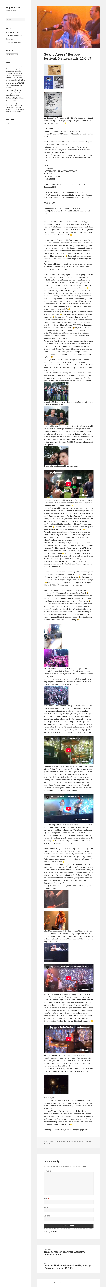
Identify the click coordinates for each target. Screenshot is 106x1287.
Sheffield (13, 100)
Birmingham (20, 67)
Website (47, 1216)
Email (46, 1207)
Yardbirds (18, 111)
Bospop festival (78, 1141)
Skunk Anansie (11, 105)
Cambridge (20, 69)
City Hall (9, 71)
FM (17, 73)
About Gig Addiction (12, 32)
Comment (48, 1171)
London (20, 82)
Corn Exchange (15, 71)
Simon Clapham (61, 1141)
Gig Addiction (13, 7)
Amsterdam (9, 67)
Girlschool (15, 75)
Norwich (8, 87)
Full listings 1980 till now (15, 36)
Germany (9, 75)
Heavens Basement (10, 80)
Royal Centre (20, 98)
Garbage (21, 73)
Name (46, 1199)
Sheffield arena (20, 101)
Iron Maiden (20, 80)
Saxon (8, 101)
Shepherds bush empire (12, 103)
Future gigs (9, 39)
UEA (14, 109)
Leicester (13, 83)
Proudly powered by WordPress (54, 1283)
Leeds (8, 83)
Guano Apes (10, 78)
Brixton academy (11, 69)
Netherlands (19, 85)
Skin (20, 103)
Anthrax (15, 67)
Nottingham (13, 90)
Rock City (11, 97)
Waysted (14, 111)
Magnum (8, 85)
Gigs (7, 124)
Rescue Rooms (15, 95)
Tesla (19, 105)
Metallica (13, 85)
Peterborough (16, 93)
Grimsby (19, 75)
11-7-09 (70, 1141)
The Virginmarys (14, 107)
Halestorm (18, 78)
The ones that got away (13, 42)
